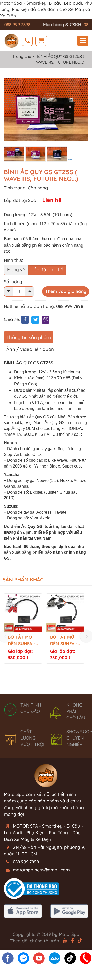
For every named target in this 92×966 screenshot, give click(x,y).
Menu (82, 41)
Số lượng (13, 281)
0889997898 (27, 41)
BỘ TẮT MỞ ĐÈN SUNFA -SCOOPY (21, 640)
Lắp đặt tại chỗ (47, 269)
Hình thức (13, 260)
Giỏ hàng (41, 41)
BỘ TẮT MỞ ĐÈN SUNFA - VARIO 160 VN (64, 640)
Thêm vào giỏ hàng (65, 291)
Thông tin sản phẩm (28, 337)
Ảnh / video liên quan (30, 349)
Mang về (16, 269)
